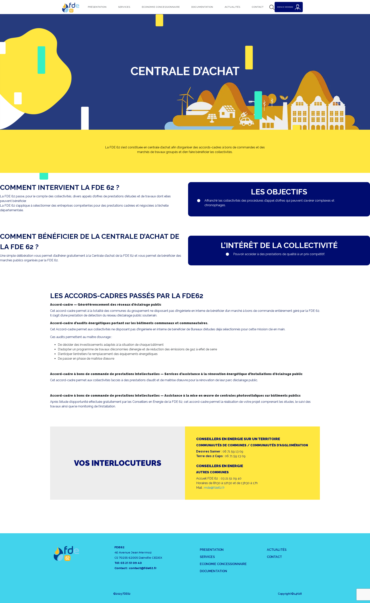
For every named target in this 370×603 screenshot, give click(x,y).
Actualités (232, 7)
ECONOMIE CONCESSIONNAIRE (223, 564)
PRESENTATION (212, 550)
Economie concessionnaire (161, 7)
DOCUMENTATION (213, 571)
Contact (258, 7)
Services (124, 7)
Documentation (202, 7)
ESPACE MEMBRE (285, 7)
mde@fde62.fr (214, 487)
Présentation (97, 7)
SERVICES (207, 557)
